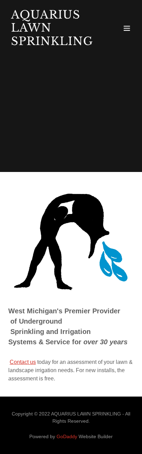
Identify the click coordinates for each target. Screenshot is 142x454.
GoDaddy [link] (67, 436)
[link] (52, 43)
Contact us (23, 362)
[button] (127, 28)
